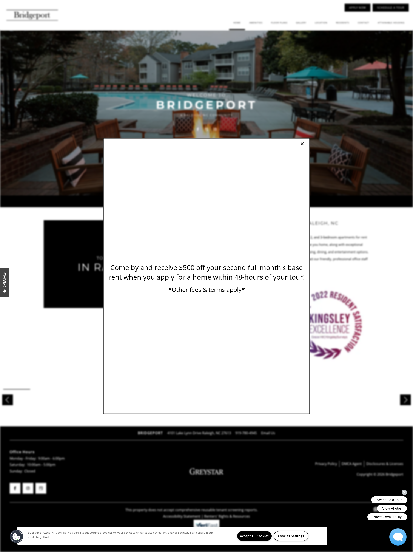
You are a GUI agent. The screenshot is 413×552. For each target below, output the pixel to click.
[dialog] (206, 276)
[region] (172, 536)
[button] (16, 536)
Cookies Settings (291, 536)
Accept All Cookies (254, 536)
